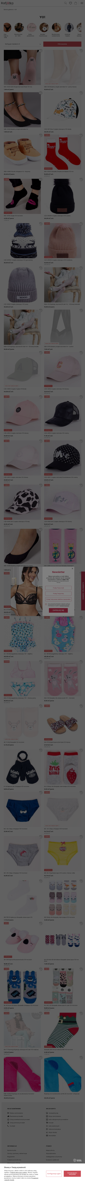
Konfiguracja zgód (53, 1174)
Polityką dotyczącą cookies (18, 1172)
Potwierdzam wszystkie (72, 1173)
